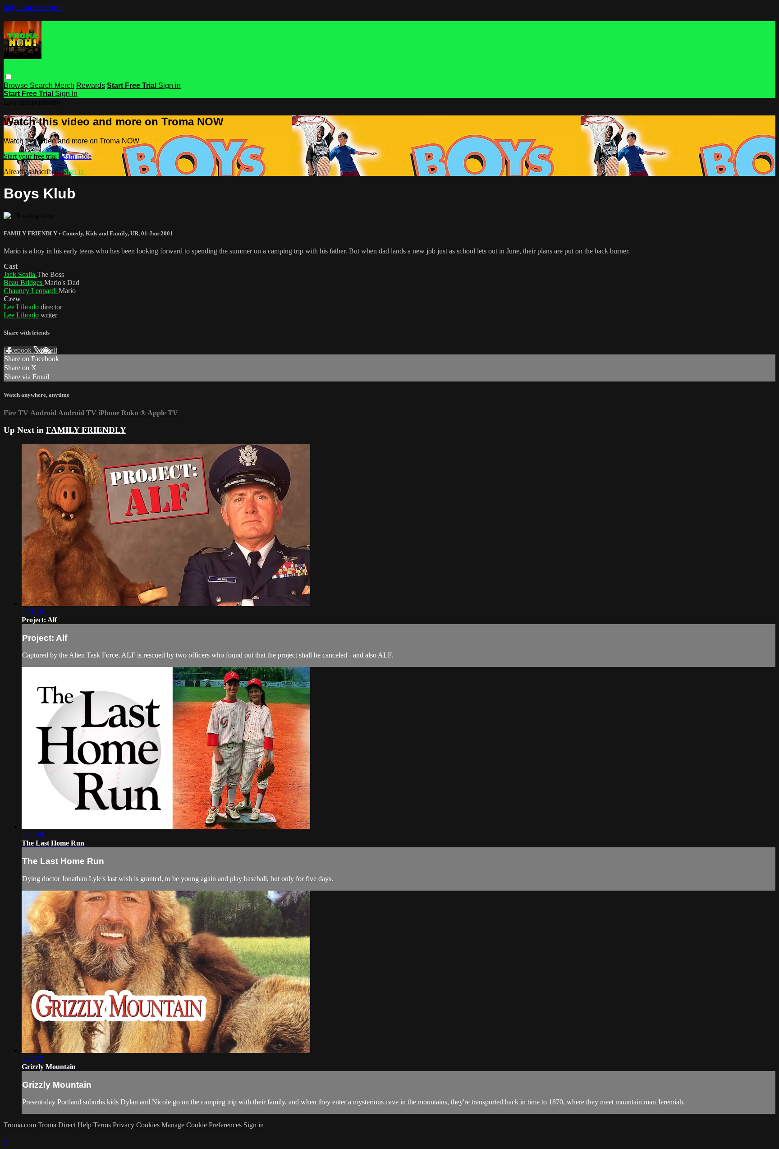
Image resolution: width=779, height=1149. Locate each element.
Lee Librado (22, 307)
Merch (64, 85)
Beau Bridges (24, 282)
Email (49, 350)
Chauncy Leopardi (31, 290)
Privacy (124, 1125)
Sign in (169, 85)
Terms (103, 1125)
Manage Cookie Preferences (202, 1125)
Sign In (66, 93)
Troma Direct (57, 1125)
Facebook (18, 350)
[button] (8, 77)
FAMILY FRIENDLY (31, 233)
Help (85, 1125)
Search (42, 85)
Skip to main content (33, 7)
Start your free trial (31, 156)
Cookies (148, 1125)
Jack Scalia (20, 274)
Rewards (90, 85)
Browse (17, 85)
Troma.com (20, 1125)
